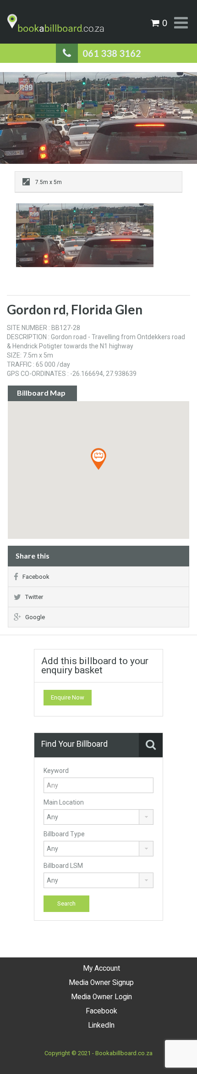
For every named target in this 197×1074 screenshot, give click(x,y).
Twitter (34, 596)
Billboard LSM (63, 865)
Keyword (56, 770)
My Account (101, 968)
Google (35, 617)
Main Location (64, 802)
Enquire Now (67, 697)
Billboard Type (64, 834)
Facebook (35, 576)
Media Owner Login (101, 997)
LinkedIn (101, 1025)
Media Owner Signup (101, 983)
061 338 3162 (111, 53)
